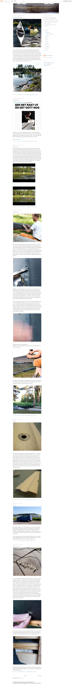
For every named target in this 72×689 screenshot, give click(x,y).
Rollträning (15, 146)
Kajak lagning (16, 546)
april (47, 42)
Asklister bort (16, 212)
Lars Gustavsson (49, 55)
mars (47, 44)
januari (47, 48)
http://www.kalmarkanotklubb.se (49, 62)
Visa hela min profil (48, 57)
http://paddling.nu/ (16, 139)
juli (46, 37)
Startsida (25, 675)
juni (46, 39)
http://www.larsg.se (47, 65)
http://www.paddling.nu (47, 64)
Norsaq (14, 421)
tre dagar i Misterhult (17, 17)
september (48, 32)
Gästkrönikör (16, 100)
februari (47, 46)
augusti (47, 36)
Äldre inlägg (40, 675)
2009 (46, 50)
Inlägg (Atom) (20, 677)
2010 (46, 31)
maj (46, 41)
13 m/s (14, 505)
